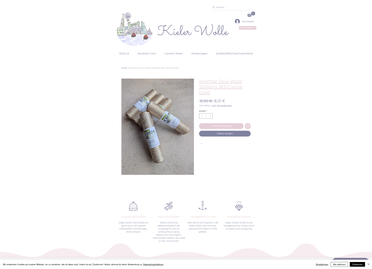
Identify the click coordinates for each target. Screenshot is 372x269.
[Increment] (210, 115)
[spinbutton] (206, 115)
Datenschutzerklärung (153, 264)
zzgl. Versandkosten (222, 105)
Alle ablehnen (339, 264)
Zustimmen (357, 264)
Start (124, 68)
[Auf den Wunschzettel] (248, 126)
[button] (251, 14)
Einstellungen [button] (322, 264)
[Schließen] (368, 264)
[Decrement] (201, 115)
